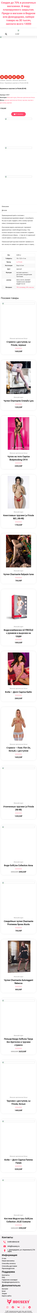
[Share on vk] (6, 77)
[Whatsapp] (24, 1307)
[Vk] (18, 1307)
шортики (9, 103)
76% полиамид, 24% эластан (25, 287)
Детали (4, 210)
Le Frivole (19, 262)
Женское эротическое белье (26, 97)
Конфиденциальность (11, 1282)
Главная (2, 80)
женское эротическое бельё (13, 100)
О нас (4, 1258)
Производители (8, 1268)
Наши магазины (8, 1261)
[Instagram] (7, 1307)
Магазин (8, 80)
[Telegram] (30, 1307)
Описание (5, 206)
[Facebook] (13, 1307)
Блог (4, 1291)
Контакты (6, 1275)
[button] (30, 34)
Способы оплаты (9, 1263)
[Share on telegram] (2, 77)
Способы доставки (9, 1266)
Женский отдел (12, 97)
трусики (24, 100)
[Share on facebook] (10, 77)
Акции (4, 1293)
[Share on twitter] (14, 77)
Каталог (5, 1289)
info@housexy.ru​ (13, 1246)
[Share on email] (22, 77)
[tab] (18, 207)
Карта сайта (6, 1296)
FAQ (3, 1277)
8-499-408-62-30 (13, 1242)
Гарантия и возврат (10, 1280)
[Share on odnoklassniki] (18, 77)
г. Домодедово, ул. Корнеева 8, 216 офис (21, 1250)
